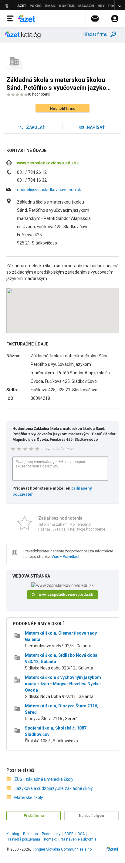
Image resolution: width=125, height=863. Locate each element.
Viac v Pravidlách (66, 557)
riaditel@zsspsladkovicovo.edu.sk (49, 189)
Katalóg (12, 834)
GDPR (69, 834)
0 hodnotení (39, 94)
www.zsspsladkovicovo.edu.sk (48, 162)
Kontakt (50, 839)
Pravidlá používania (24, 839)
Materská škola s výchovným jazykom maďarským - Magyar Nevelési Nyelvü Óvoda (63, 684)
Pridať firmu (34, 816)
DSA (81, 834)
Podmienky (51, 834)
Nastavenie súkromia (78, 839)
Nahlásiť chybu (91, 816)
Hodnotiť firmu (62, 108)
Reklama (30, 834)
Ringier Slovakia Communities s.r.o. (63, 849)
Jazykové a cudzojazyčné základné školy (53, 788)
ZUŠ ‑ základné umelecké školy (43, 779)
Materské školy (28, 797)
